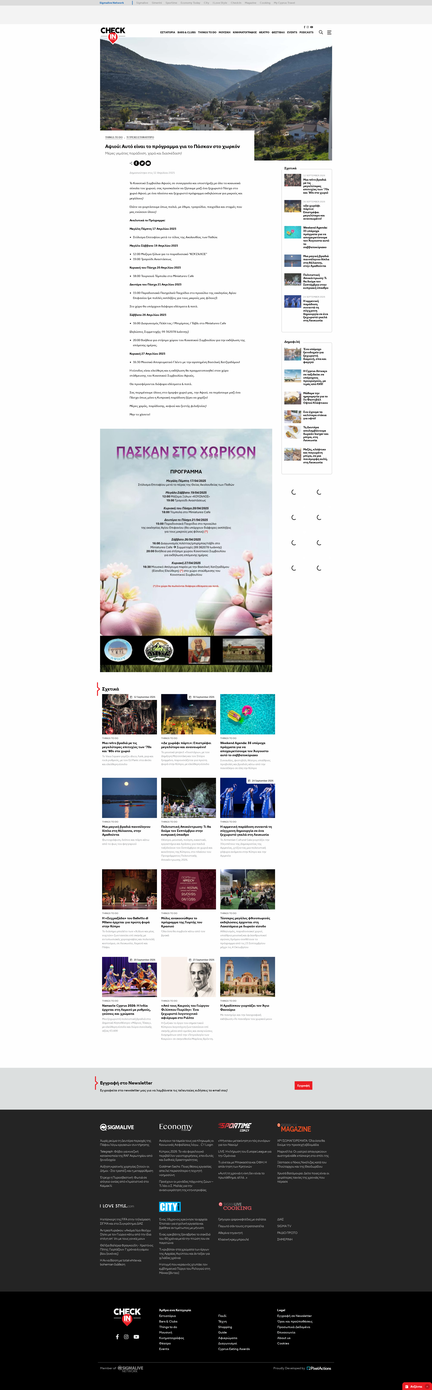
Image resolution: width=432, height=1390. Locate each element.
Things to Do (114, 137)
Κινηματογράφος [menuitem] (245, 32)
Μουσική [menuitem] (225, 32)
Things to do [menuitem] (207, 32)
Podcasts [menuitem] (306, 32)
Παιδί (222, 1316)
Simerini (157, 2)
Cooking (265, 2)
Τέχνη (222, 1321)
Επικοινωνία (286, 1332)
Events (164, 1349)
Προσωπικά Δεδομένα (293, 1327)
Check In (236, 2)
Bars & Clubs (168, 1321)
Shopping (225, 1327)
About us (283, 1338)
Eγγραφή (303, 1085)
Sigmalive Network (112, 2)
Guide (222, 1332)
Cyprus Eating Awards (234, 1349)
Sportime (171, 2)
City (206, 2)
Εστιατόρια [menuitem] (167, 32)
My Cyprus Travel (284, 2)
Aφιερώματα (227, 1338)
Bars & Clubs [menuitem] (187, 32)
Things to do (110, 738)
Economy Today (190, 2)
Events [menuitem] (292, 32)
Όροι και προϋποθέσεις (295, 1321)
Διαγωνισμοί (227, 1343)
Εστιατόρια (167, 1316)
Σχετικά (110, 689)
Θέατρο (165, 1343)
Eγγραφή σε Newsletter (294, 1316)
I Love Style (220, 2)
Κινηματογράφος (171, 1338)
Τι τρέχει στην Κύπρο (140, 137)
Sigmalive (142, 2)
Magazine (250, 2)
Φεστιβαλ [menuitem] (278, 32)
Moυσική (165, 1332)
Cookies (283, 1343)
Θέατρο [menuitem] (264, 32)
